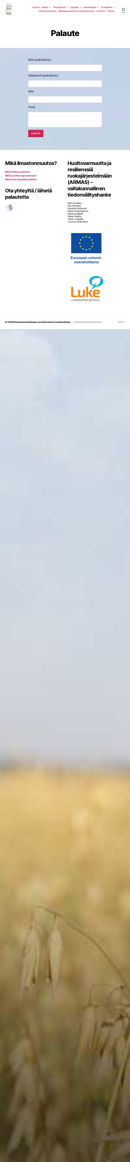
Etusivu (36, 7)
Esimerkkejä (89, 7)
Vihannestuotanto (48, 11)
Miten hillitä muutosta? (17, 172)
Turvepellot (106, 7)
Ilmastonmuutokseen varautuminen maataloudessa (42, 322)
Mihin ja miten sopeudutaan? (21, 175)
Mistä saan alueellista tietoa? (21, 179)
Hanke (45, 7)
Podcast (101, 11)
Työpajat (74, 7)
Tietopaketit (59, 7)
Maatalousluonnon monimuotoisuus (77, 11)
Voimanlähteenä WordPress (88, 322)
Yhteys (110, 11)
